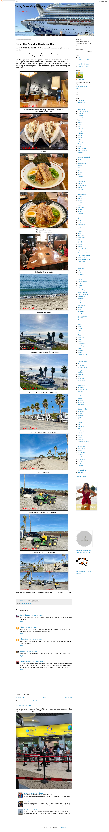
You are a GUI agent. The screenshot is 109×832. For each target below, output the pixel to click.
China (79, 168)
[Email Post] (29, 601)
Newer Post (20, 698)
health (80, 244)
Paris (79, 348)
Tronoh (80, 461)
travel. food (81, 459)
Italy (79, 270)
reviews (80, 383)
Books (79, 146)
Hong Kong (81, 262)
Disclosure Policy (83, 66)
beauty (80, 131)
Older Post (68, 698)
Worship (80, 472)
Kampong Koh (82, 281)
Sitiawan (80, 414)
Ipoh (79, 266)
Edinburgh (81, 190)
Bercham (80, 135)
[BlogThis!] (33, 601)
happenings (81, 238)
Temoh (80, 451)
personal (80, 357)
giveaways (81, 225)
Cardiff (80, 162)
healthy (80, 246)
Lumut (80, 307)
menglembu (81, 314)
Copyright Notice (83, 64)
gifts (79, 220)
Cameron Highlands (84, 157)
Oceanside (81, 337)
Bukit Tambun (82, 151)
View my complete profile (82, 87)
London (80, 303)
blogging (80, 144)
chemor (80, 166)
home (79, 251)
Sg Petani (81, 403)
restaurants (81, 381)
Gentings (80, 214)
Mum (79, 324)
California (81, 155)
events (80, 196)
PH (21, 627)
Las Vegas (81, 301)
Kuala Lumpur (82, 292)
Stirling (80, 422)
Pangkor (80, 342)
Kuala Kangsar (82, 290)
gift (79, 218)
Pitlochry (81, 366)
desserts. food (82, 181)
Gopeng (80, 231)
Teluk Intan (81, 448)
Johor (79, 277)
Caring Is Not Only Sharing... (31, 6)
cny (79, 170)
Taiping (80, 435)
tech (79, 444)
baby (79, 120)
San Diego (24, 603)
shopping (81, 405)
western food (82, 470)
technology (81, 446)
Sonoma (80, 416)
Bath (79, 127)
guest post (81, 236)
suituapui (23, 639)
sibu (79, 407)
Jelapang (80, 275)
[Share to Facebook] (36, 601)
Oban (79, 335)
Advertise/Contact (83, 62)
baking (80, 122)
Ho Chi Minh (82, 249)
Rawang (80, 374)
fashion (80, 201)
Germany (80, 216)
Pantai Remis (82, 344)
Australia (81, 116)
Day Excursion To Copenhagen (34, 810)
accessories (81, 103)
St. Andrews (81, 420)
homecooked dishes (84, 260)
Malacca (80, 310)
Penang (80, 353)
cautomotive (82, 164)
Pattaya (80, 350)
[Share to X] (35, 601)
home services (82, 257)
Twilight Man (24, 661)
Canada (80, 159)
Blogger (63, 828)
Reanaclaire (81, 80)
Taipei (80, 433)
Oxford (80, 339)
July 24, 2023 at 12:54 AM (37, 661)
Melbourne (81, 312)
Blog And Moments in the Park (34, 793)
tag (79, 429)
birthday (80, 142)
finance (80, 203)
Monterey (81, 320)
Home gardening (83, 253)
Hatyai (80, 240)
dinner (80, 183)
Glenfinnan (81, 229)
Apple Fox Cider (83, 111)
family (80, 199)
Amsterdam (81, 107)
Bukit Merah (82, 148)
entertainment (82, 194)
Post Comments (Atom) (31, 701)
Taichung (81, 431)
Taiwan (80, 438)
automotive (81, 118)
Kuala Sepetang (83, 294)
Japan (79, 273)
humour (80, 264)
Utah (79, 464)
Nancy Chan (24, 615)
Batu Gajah (81, 129)
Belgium (80, 133)
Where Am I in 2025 (23, 706)
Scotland (80, 396)
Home (44, 698)
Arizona (80, 114)
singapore (81, 411)
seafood (80, 398)
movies (80, 322)
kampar (80, 279)
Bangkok (80, 125)
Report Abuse (81, 477)
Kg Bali (80, 283)
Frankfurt (81, 207)
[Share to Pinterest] (38, 601)
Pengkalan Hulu (83, 355)
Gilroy (80, 223)
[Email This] (32, 601)
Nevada (80, 329)
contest (80, 172)
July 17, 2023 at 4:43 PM (34, 639)
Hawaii (80, 242)
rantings (80, 372)
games (80, 209)
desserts (80, 179)
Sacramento (81, 385)
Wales (79, 468)
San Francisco (82, 390)
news (79, 331)
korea (79, 288)
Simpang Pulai (82, 409)
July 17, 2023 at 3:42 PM (29, 627)
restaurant (81, 379)
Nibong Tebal (82, 333)
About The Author (83, 60)
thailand (80, 455)
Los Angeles (81, 305)
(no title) (27, 802)
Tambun (80, 440)
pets (79, 363)
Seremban (81, 401)
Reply (22, 622)
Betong (80, 138)
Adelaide (80, 105)
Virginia (80, 466)
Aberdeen (81, 101)
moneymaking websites (82, 317)
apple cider (81, 109)
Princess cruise (82, 368)
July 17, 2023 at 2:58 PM (35, 615)
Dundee (80, 188)
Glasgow (80, 227)
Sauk (79, 394)
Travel (29, 603)
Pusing (80, 370)
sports (79, 418)
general (80, 212)
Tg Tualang (81, 453)
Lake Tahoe (81, 297)
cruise (79, 175)
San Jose (80, 392)
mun (21, 651)
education (81, 192)
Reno (79, 376)
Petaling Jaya (82, 361)
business (80, 153)
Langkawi (81, 299)
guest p (80, 233)
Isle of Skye (81, 268)
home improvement (84, 255)
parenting (81, 346)
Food (79, 205)
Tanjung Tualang (83, 442)
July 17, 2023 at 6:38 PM (30, 651)
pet (79, 359)
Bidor (79, 140)
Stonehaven (81, 427)
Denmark (80, 177)
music (79, 326)
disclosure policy (83, 185)
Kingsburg (81, 286)
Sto (79, 424)
